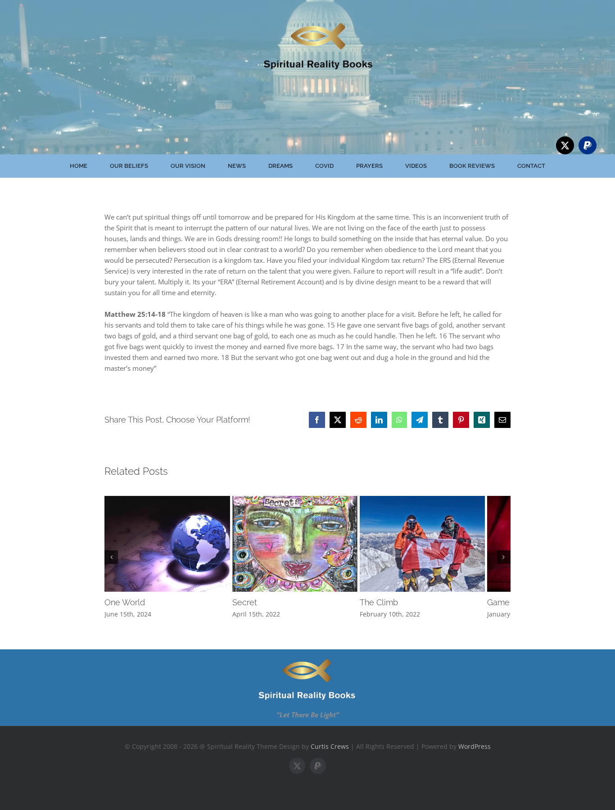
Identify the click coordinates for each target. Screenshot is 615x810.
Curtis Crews (330, 752)
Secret (253, 609)
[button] (111, 560)
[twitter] (565, 145)
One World (124, 609)
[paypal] (588, 145)
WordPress (474, 752)
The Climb (396, 609)
